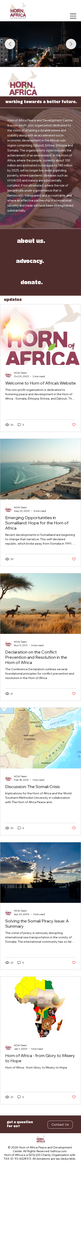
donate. (32, 282)
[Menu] (73, 16)
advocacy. (30, 261)
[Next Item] (71, 44)
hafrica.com (58, 1151)
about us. (31, 241)
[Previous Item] (10, 44)
